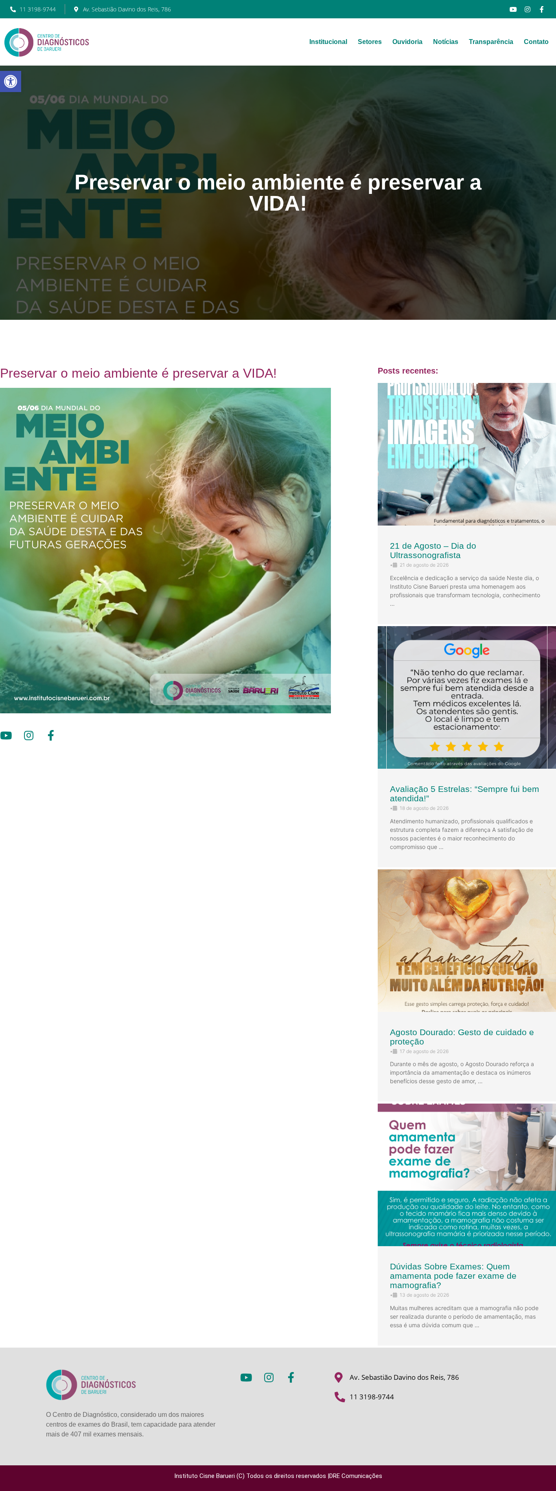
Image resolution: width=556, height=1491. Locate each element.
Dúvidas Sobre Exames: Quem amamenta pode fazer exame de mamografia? (453, 1276)
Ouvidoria (407, 41)
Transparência (491, 41)
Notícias (445, 41)
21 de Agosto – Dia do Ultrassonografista (433, 550)
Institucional (328, 41)
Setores (370, 41)
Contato (536, 41)
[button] (10, 81)
